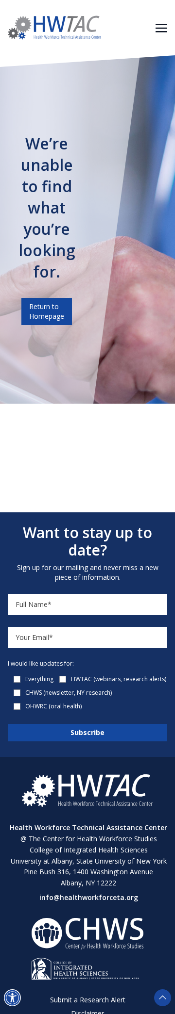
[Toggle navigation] (161, 27)
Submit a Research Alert (87, 999)
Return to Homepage (46, 311)
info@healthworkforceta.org (88, 897)
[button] (12, 997)
